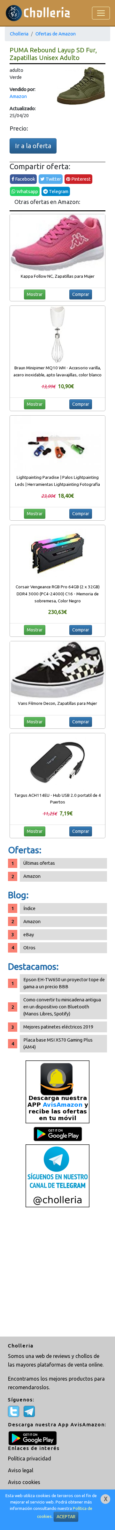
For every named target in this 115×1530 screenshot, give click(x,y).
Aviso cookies (24, 1482)
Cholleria (19, 33)
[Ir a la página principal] (38, 13)
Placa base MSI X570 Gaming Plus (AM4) (58, 1043)
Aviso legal (20, 1470)
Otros (29, 947)
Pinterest (80, 179)
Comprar (80, 294)
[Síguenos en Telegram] (57, 1175)
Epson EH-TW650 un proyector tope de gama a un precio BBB (64, 983)
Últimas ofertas (39, 863)
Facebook (24, 179)
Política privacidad (29, 1458)
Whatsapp (27, 191)
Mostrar (34, 294)
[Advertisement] (57, 1272)
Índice (29, 908)
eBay (28, 934)
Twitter (53, 179)
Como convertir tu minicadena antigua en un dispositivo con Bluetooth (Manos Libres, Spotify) (62, 1006)
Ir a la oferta (33, 145)
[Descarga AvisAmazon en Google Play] (57, 1091)
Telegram (58, 191)
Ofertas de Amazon (55, 33)
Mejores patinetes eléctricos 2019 (58, 1026)
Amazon (18, 96)
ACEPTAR (66, 1516)
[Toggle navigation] (101, 13)
